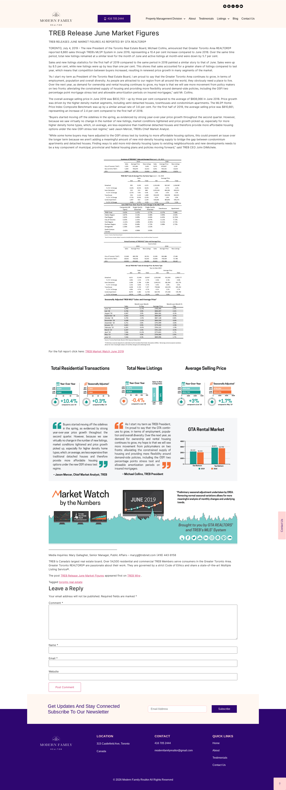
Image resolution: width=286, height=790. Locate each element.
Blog (235, 18)
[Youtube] (241, 6)
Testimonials (206, 18)
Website (54, 671)
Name (53, 645)
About (192, 18)
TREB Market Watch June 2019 (104, 351)
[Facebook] (224, 6)
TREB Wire (133, 575)
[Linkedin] (229, 6)
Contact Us (248, 18)
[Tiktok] (237, 6)
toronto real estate (70, 582)
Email (53, 658)
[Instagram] (233, 6)
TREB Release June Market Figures (82, 575)
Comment (56, 603)
